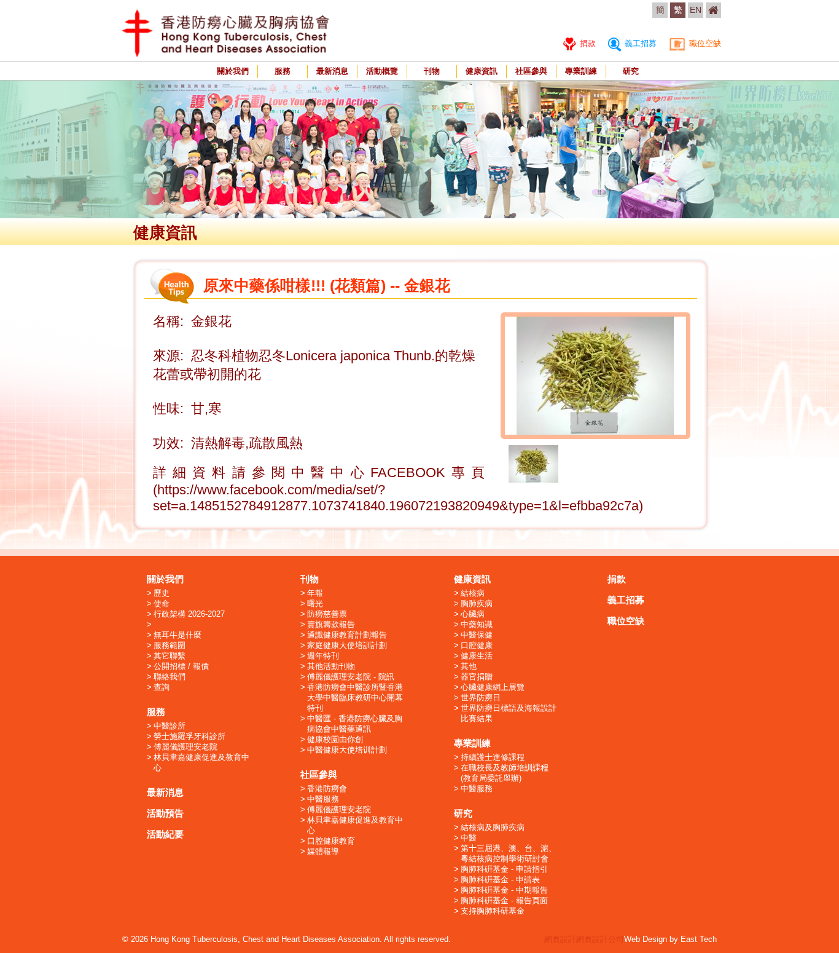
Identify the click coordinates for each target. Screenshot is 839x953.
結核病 (473, 593)
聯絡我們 (169, 676)
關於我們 (233, 71)
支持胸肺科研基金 (493, 910)
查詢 (162, 687)
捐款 (586, 43)
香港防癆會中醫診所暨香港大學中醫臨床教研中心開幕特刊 (355, 697)
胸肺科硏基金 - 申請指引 (504, 869)
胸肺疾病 (477, 603)
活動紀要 (165, 834)
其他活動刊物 (331, 666)
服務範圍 (169, 645)
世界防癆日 (481, 697)
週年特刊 (323, 655)
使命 (162, 603)
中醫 (469, 837)
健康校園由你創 (335, 739)
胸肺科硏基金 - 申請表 (500, 879)
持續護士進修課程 (493, 757)
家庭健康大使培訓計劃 (347, 645)
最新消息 (332, 71)
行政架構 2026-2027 (189, 614)
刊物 (432, 71)
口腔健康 (477, 645)
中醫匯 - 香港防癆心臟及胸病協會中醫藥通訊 (354, 724)
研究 (631, 71)
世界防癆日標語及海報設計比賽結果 (508, 713)
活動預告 (165, 813)
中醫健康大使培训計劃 (347, 749)
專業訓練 (581, 71)
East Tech (699, 939)
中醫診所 (169, 725)
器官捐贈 (477, 676)
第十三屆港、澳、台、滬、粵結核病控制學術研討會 (508, 853)
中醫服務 (323, 799)
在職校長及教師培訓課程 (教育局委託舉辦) (504, 773)
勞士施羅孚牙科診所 (189, 736)
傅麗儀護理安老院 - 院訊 (350, 676)
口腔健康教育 (331, 840)
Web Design (645, 939)
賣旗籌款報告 (331, 624)
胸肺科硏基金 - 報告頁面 (504, 900)
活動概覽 (382, 71)
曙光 (315, 603)
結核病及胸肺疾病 (493, 827)
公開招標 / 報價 (181, 666)
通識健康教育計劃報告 (347, 634)
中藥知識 (477, 624)
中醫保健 (477, 634)
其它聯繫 (169, 655)
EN (695, 10)
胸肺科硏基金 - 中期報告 (504, 890)
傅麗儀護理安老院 (185, 746)
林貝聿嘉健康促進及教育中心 (201, 762)
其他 (469, 666)
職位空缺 (704, 43)
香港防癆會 (327, 788)
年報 (315, 593)
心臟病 (473, 614)
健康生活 (477, 655)
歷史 (162, 593)
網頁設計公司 (600, 939)
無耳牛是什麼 (177, 634)
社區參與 (531, 71)
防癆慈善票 (327, 614)
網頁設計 (560, 939)
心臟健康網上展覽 (493, 687)
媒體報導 (323, 851)
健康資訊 (482, 71)
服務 (283, 71)
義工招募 (639, 43)
